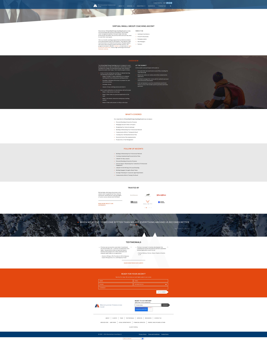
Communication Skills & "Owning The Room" (127, 175)
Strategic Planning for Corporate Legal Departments (129, 172)
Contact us (117, 46)
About (121, 6)
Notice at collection (127, 338)
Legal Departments (125, 322)
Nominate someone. (103, 49)
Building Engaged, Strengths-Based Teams (127, 170)
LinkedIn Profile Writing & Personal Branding (127, 167)
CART (164, 3)
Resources (151, 6)
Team (121, 318)
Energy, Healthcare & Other (156, 322)
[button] (123, 6)
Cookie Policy (165, 334)
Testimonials (130, 318)
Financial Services (139, 322)
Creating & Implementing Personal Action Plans (128, 156)
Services (129, 6)
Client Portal (158, 3)
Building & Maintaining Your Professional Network (129, 153)
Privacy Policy (143, 334)
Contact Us (162, 6)
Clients (114, 318)
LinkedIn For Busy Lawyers (123, 158)
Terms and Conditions (154, 334)
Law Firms (113, 322)
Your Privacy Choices (136, 338)
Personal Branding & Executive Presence (126, 161)
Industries (140, 6)
